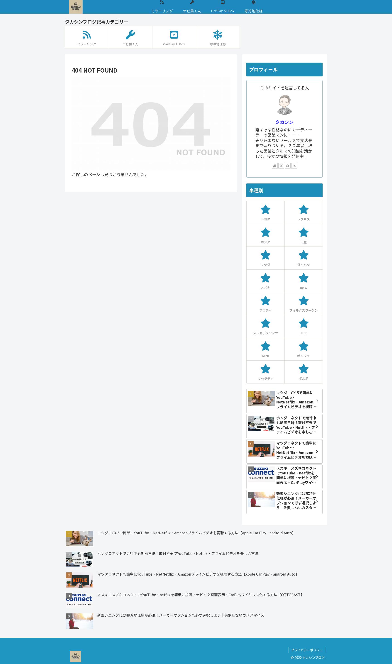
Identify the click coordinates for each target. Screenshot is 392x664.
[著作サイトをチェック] (275, 166)
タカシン (284, 122)
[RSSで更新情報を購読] (294, 166)
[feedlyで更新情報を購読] (288, 166)
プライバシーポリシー (307, 650)
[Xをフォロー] (281, 166)
